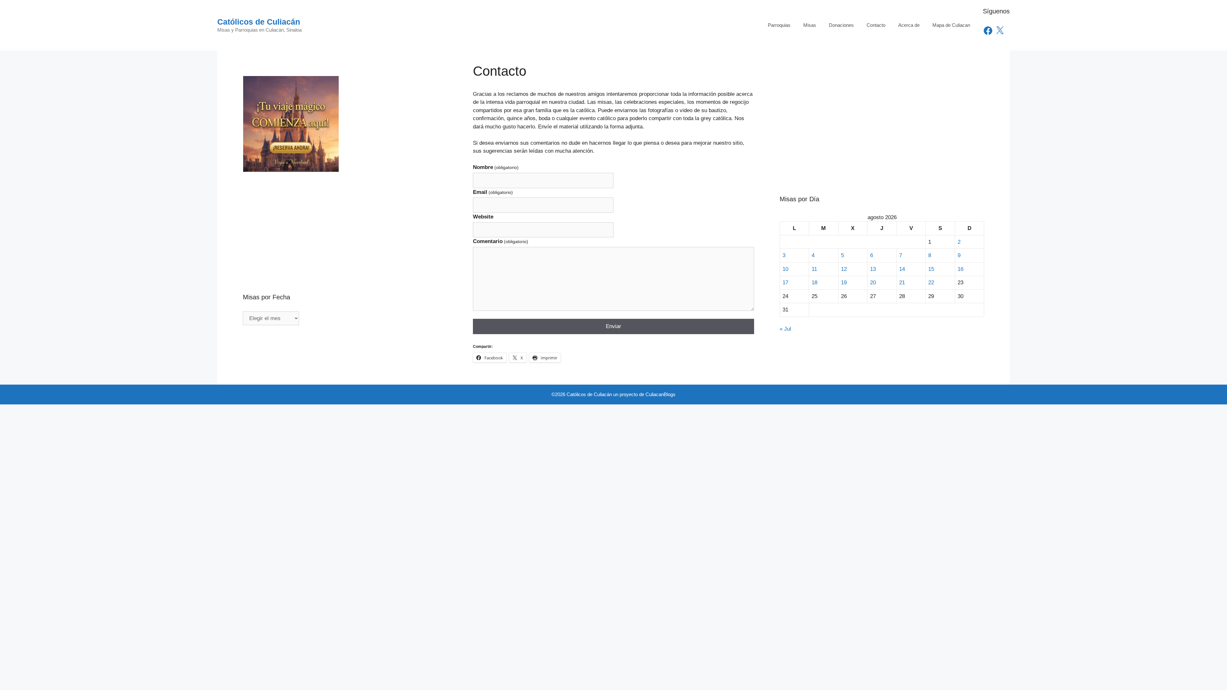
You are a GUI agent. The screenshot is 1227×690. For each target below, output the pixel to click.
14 (902, 269)
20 (873, 283)
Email (493, 192)
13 (873, 269)
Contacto (876, 25)
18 (814, 283)
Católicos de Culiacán (258, 21)
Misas (809, 25)
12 (844, 269)
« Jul (785, 329)
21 (902, 283)
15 (931, 269)
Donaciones (841, 25)
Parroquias (779, 25)
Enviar (613, 326)
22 (931, 283)
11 (814, 269)
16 (960, 269)
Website (483, 217)
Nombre (496, 167)
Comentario (500, 241)
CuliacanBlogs (660, 394)
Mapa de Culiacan (951, 25)
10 (785, 269)
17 (785, 283)
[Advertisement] (345, 219)
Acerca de (909, 25)
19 (844, 283)
